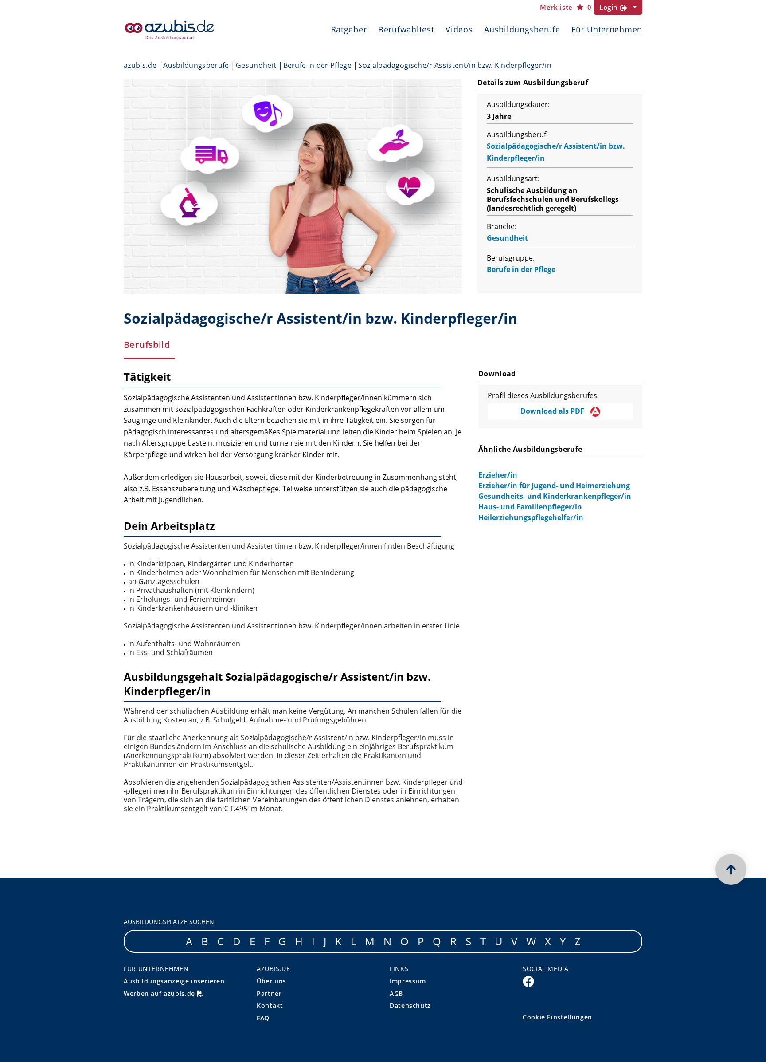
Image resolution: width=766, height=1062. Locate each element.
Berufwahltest (406, 29)
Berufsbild (147, 345)
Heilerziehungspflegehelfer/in (530, 517)
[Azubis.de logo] (169, 29)
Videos (459, 29)
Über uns (271, 981)
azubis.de (140, 65)
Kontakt (270, 1005)
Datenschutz (410, 1005)
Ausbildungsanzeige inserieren (174, 981)
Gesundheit (256, 65)
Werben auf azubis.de (160, 993)
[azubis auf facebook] (528, 981)
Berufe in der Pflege (317, 65)
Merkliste (565, 7)
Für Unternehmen (606, 29)
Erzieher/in (497, 475)
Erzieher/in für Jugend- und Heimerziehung (554, 485)
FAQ (263, 1018)
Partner (269, 993)
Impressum (408, 981)
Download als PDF (553, 411)
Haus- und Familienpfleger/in (530, 507)
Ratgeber (349, 29)
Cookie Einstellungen (557, 1017)
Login (609, 7)
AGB (396, 993)
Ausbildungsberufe (522, 29)
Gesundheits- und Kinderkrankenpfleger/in (554, 496)
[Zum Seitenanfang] (730, 869)
